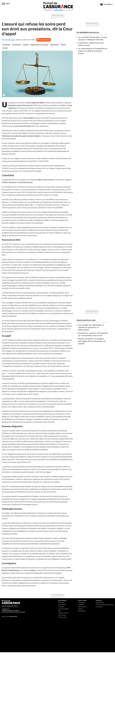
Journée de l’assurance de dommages (104, 604)
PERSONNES (59, 10)
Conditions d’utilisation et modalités (10, 610)
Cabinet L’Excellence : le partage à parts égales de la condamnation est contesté (92, 341)
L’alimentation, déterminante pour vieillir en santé (91, 44)
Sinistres (63, 44)
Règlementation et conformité (39, 44)
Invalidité (25, 44)
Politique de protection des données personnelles (13, 611)
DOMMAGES (48, 10)
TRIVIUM (5, 48)
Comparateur (61, 606)
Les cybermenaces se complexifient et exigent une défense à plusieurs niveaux (92, 51)
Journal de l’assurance (63, 608)
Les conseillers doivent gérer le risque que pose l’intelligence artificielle (92, 38)
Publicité (80, 608)
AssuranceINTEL (81, 610)
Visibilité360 (81, 604)
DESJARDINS (6, 44)
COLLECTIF (69, 10)
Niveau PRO (61, 602)
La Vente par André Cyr (63, 613)
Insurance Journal (62, 617)
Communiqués (81, 602)
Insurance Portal (13, 616)
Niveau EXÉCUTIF (62, 604)
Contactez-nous (5, 608)
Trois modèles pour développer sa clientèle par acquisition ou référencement (91, 327)
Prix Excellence (99, 606)
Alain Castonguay (9, 40)
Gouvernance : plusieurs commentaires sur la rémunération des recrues (93, 334)
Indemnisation (16, 44)
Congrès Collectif (100, 602)
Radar (59, 610)
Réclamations (54, 44)
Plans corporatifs (82, 606)
